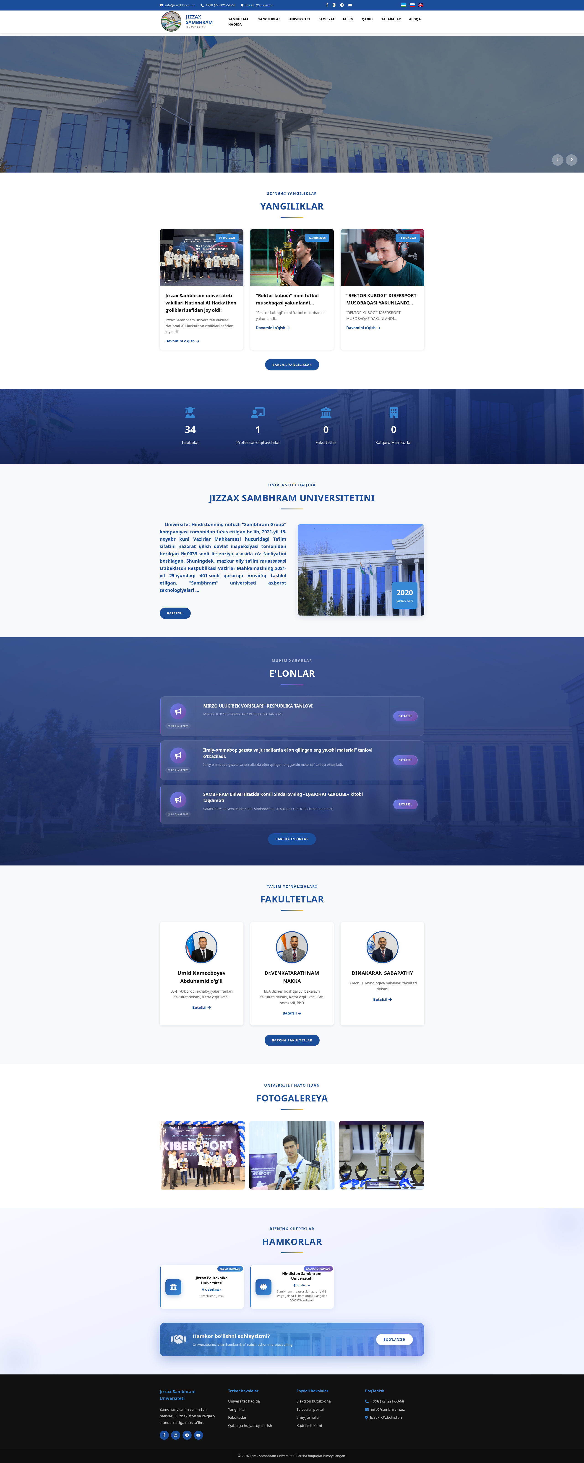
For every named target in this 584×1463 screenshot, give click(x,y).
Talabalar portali (311, 1409)
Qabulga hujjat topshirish (265, 133)
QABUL (368, 19)
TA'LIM (348, 19)
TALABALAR (391, 19)
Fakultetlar (237, 1417)
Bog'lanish (394, 1339)
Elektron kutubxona (314, 1401)
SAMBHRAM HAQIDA (238, 21)
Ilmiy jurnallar (308, 1417)
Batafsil (175, 613)
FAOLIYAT (326, 19)
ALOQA (415, 19)
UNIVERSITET (299, 19)
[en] (420, 5)
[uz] (403, 5)
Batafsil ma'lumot (328, 133)
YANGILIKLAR (269, 19)
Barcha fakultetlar (292, 1040)
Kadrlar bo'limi (309, 1425)
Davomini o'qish (180, 340)
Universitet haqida (244, 1401)
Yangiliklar (237, 1409)
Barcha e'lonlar (292, 839)
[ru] (412, 5)
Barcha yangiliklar (292, 364)
